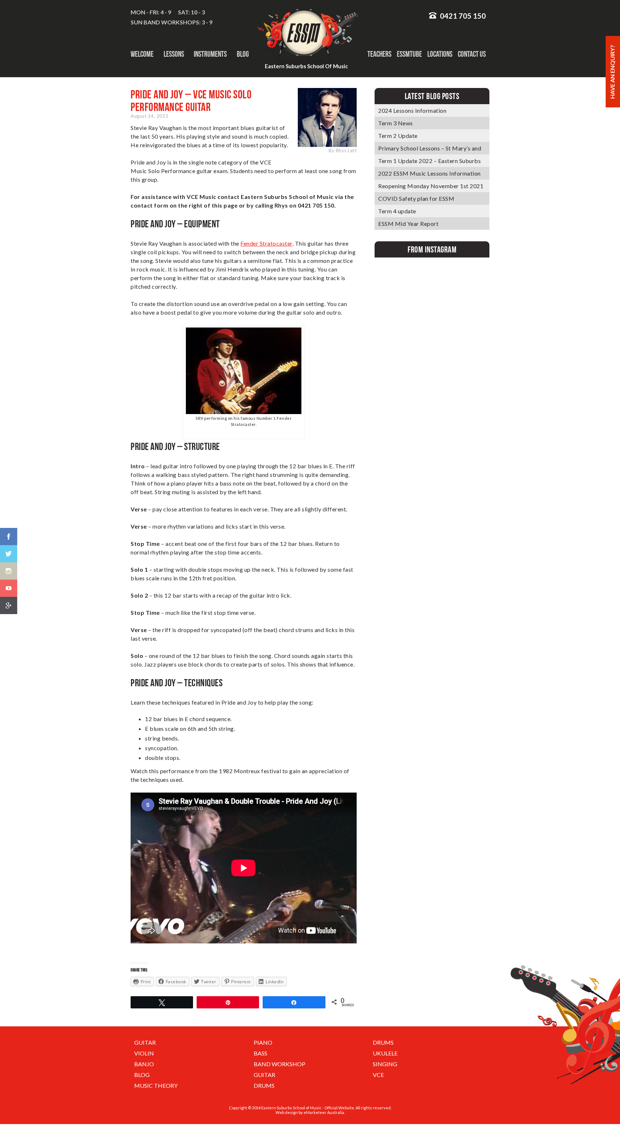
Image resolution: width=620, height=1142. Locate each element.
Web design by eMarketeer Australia (310, 1112)
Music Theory (156, 1085)
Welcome (142, 54)
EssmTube (409, 54)
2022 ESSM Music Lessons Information (429, 173)
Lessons (174, 54)
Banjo (144, 1063)
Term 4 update (397, 211)
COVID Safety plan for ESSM (416, 198)
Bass (260, 1053)
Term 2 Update (398, 135)
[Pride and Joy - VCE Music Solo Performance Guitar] (243, 411)
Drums (383, 1042)
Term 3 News (395, 123)
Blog (243, 54)
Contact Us (472, 54)
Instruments (210, 54)
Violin (144, 1053)
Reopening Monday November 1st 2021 (430, 185)
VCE (378, 1074)
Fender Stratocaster (266, 243)
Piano (263, 1042)
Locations (439, 54)
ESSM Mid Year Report (408, 223)
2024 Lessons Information (412, 110)
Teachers (379, 54)
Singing (385, 1063)
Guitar (145, 1042)
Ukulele (385, 1053)
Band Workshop (279, 1063)
